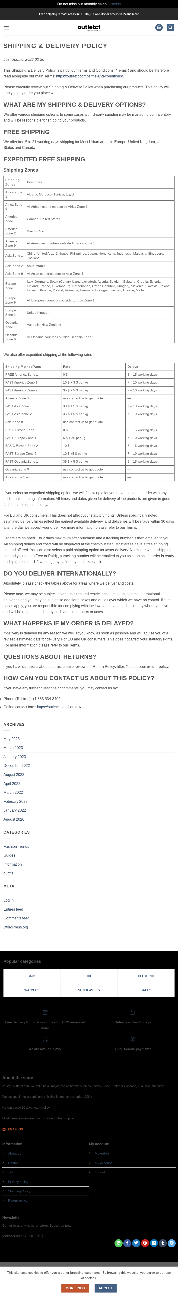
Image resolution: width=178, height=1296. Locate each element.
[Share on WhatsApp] (118, 1243)
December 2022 (16, 766)
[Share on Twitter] (136, 1243)
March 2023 (13, 748)
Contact (13, 1163)
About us (14, 1153)
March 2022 (13, 792)
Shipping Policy (19, 1191)
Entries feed (13, 909)
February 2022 (15, 801)
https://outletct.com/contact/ (59, 707)
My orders (102, 1153)
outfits (8, 873)
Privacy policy (18, 1182)
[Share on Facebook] (127, 1243)
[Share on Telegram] (172, 1243)
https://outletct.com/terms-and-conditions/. (90, 76)
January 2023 (14, 757)
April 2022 (11, 784)
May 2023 (11, 739)
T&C (11, 1172)
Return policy (17, 1200)
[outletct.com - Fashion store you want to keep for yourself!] (89, 28)
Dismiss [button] (114, 4)
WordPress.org (15, 927)
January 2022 (14, 810)
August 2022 (13, 775)
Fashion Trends (16, 846)
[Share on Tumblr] (163, 1243)
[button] (6, 27)
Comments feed (16, 918)
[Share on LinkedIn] (154, 1243)
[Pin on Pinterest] (145, 1243)
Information (12, 864)
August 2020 (13, 819)
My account (103, 1163)
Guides (9, 855)
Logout (100, 1172)
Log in (8, 900)
